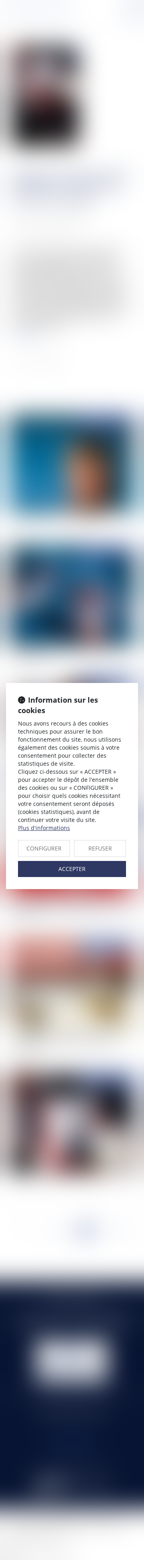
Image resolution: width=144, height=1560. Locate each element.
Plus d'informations (44, 828)
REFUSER (100, 848)
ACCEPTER (72, 869)
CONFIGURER (44, 848)
